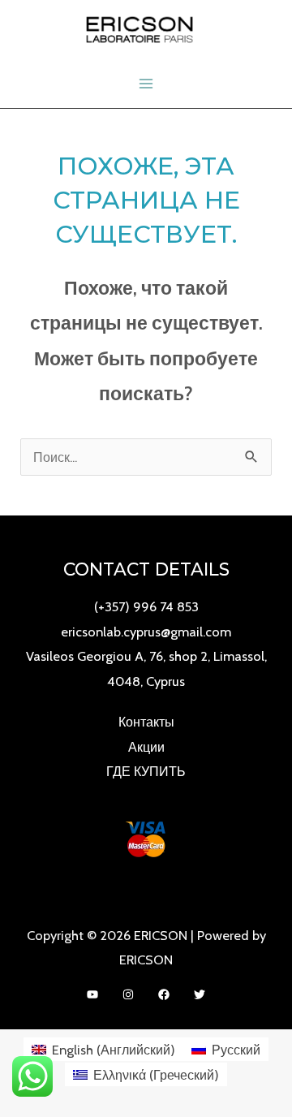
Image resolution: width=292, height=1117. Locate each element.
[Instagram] (128, 994)
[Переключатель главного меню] (146, 84)
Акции (146, 747)
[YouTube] (92, 994)
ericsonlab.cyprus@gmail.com (146, 631)
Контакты (146, 722)
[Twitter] (199, 994)
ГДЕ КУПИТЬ (146, 771)
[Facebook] (164, 994)
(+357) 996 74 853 (146, 606)
